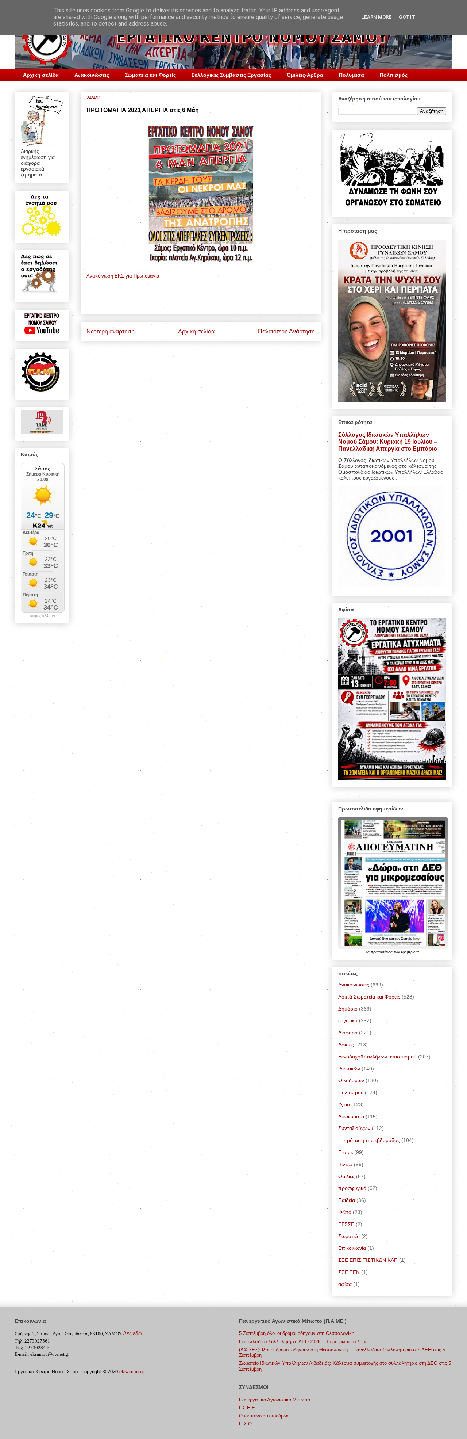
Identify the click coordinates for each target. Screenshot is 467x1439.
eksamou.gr (131, 1371)
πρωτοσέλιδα (382, 952)
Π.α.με (345, 1152)
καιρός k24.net (42, 616)
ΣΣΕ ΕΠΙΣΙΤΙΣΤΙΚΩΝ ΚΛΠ (368, 1260)
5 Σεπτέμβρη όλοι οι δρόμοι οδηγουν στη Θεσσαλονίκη (296, 1333)
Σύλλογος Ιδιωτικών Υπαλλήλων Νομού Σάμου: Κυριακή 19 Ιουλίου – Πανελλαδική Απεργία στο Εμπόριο (387, 441)
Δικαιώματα (351, 1116)
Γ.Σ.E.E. (247, 1408)
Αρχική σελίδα (41, 75)
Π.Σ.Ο (245, 1424)
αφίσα (345, 1284)
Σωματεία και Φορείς (150, 75)
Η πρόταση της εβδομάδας (369, 1140)
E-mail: (22, 1354)
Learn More (376, 17)
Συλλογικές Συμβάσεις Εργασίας (231, 75)
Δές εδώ (132, 1333)
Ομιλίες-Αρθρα (305, 75)
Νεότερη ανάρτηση (110, 331)
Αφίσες (346, 1044)
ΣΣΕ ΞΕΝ (349, 1272)
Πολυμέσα (351, 75)
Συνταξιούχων (354, 1128)
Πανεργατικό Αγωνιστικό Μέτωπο (274, 1399)
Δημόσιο (348, 1009)
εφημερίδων (410, 952)
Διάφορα (348, 1032)
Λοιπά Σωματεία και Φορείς (369, 997)
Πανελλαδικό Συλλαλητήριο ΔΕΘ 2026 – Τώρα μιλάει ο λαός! (304, 1341)
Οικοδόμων (351, 1080)
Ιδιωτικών (349, 1069)
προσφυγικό (352, 1188)
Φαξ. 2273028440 (33, 1347)
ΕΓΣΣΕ (346, 1224)
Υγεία (344, 1104)
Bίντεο (345, 1164)
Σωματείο (349, 1236)
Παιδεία (346, 1200)
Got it (407, 17)
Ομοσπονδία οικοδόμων (264, 1416)
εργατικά (348, 1020)
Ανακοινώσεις (91, 75)
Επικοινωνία (352, 1248)
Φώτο (344, 1212)
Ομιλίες (346, 1176)
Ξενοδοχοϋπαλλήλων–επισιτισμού (377, 1057)
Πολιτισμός (394, 75)
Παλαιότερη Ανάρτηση (286, 331)
